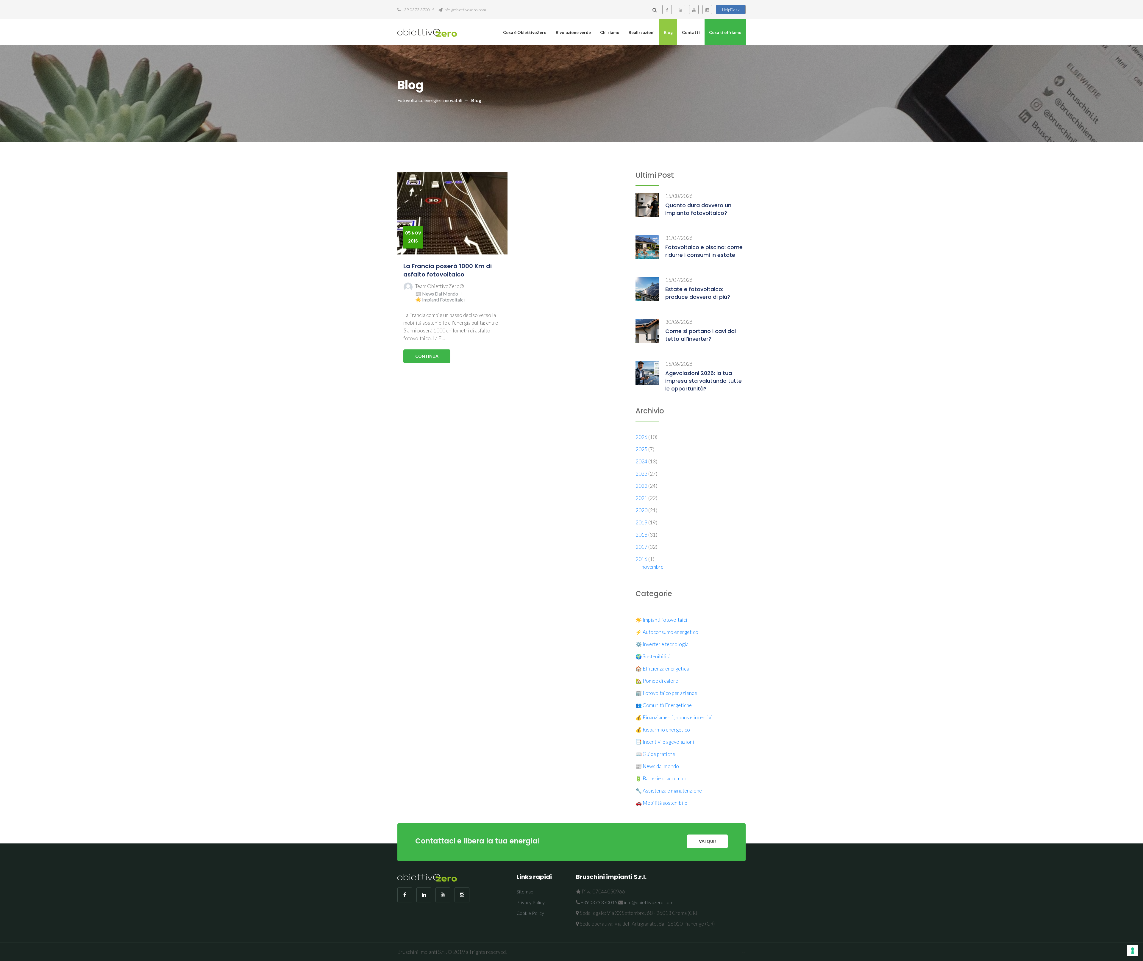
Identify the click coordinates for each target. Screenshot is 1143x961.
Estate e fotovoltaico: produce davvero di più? (697, 293)
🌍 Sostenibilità (653, 656)
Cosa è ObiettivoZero (524, 32)
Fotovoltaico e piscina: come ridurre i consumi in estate (704, 251)
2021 (641, 498)
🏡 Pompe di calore (656, 681)
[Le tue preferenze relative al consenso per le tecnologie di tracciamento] (1132, 950)
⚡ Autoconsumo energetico (666, 632)
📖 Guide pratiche (655, 754)
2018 (641, 535)
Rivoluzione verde (573, 32)
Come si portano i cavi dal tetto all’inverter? (700, 335)
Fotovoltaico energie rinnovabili (429, 100)
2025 (641, 449)
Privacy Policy (530, 902)
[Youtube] (694, 9)
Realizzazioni (642, 32)
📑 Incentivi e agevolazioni (664, 742)
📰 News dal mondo (436, 293)
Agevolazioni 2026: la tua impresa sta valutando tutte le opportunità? (703, 380)
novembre (652, 567)
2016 (641, 559)
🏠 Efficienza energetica (662, 668)
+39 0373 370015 (418, 9)
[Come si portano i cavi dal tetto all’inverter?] (647, 330)
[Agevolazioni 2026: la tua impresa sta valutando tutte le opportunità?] (647, 372)
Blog (668, 32)
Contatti (691, 32)
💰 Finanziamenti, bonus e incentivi (674, 717)
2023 (641, 474)
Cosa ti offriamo (725, 32)
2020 (641, 510)
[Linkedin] (680, 9)
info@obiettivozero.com (465, 9)
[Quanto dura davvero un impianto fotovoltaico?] (647, 204)
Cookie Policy (530, 913)
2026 (641, 437)
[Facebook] (667, 9)
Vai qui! (707, 841)
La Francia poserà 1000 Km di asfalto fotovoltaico (447, 270)
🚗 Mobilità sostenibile (661, 803)
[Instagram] (707, 9)
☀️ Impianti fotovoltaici (440, 299)
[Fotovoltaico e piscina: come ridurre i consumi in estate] (647, 246)
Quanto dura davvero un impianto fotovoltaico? (698, 209)
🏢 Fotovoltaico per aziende (666, 693)
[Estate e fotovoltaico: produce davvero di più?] (647, 288)
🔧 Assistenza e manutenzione (668, 790)
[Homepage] (427, 32)
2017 (641, 547)
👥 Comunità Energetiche (663, 705)
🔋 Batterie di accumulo (661, 778)
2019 (641, 522)
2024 (641, 461)
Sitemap (524, 891)
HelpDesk (731, 9)
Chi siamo (609, 32)
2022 (641, 486)
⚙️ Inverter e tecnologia (661, 644)
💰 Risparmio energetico (662, 729)
